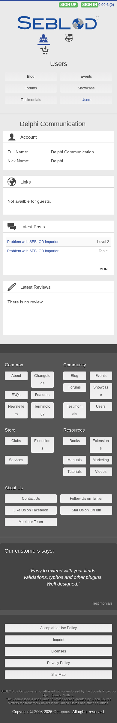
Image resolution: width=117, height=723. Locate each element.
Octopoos (61, 712)
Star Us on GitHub (86, 510)
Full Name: (18, 151)
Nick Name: (18, 160)
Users (58, 64)
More (105, 269)
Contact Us (31, 498)
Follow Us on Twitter (86, 498)
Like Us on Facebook (31, 510)
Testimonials (102, 603)
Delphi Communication (53, 124)
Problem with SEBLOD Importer (32, 242)
